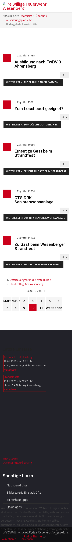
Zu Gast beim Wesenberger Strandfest (40, 246)
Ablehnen (27, 539)
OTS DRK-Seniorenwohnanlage (34, 199)
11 (41, 308)
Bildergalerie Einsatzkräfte (23, 492)
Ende (58, 308)
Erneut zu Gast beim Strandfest (33, 153)
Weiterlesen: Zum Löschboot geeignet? (32, 124)
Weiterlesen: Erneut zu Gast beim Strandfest (36, 171)
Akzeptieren (9, 539)
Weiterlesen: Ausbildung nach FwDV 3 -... (33, 82)
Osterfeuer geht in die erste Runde (30, 279)
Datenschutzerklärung (17, 463)
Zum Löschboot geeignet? (39, 108)
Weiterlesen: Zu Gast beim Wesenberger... (33, 264)
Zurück (15, 301)
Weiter (50, 308)
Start (7, 301)
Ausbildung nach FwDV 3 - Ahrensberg (39, 64)
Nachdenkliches (17, 485)
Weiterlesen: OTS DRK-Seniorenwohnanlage (35, 217)
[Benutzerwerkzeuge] (65, 75)
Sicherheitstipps (17, 500)
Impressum (10, 458)
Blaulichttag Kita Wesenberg (26, 284)
